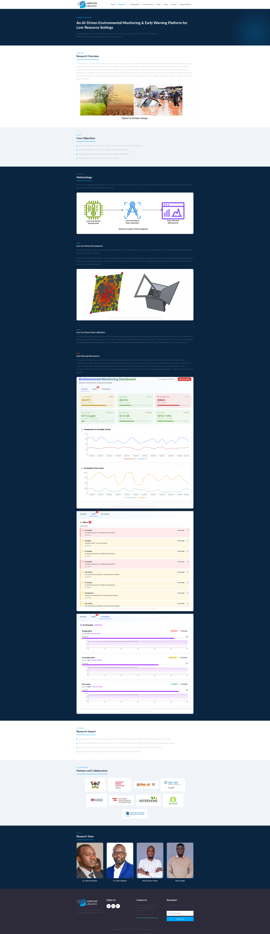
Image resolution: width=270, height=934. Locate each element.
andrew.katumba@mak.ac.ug (147, 918)
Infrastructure (148, 4)
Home (113, 4)
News (166, 4)
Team (158, 4)
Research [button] (122, 4)
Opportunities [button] (185, 4)
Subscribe (180, 919)
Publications (135, 4)
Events (173, 4)
